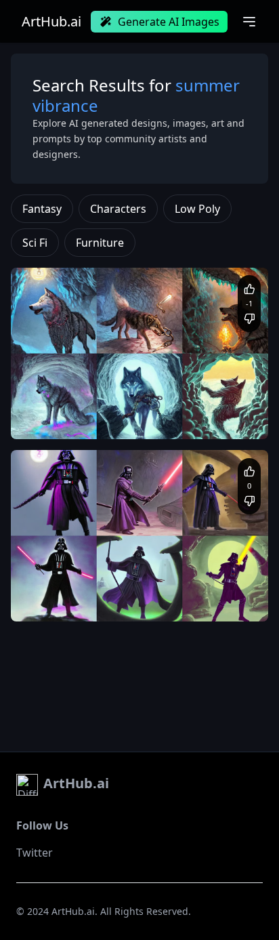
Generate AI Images (168, 21)
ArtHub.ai (51, 22)
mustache (232, 601)
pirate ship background (71, 601)
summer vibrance (183, 419)
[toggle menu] (249, 22)
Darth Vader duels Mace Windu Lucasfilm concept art (130, 588)
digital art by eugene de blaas (84, 419)
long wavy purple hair (164, 601)
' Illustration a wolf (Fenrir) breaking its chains (116, 405)
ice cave (229, 405)
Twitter (34, 852)
